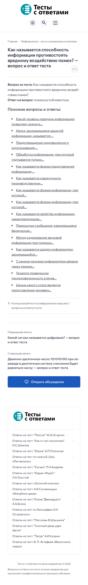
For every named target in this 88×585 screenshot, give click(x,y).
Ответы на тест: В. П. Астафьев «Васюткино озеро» (41, 544)
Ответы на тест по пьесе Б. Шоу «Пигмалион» (33, 459)
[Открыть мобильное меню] (55, 23)
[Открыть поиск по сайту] (44, 23)
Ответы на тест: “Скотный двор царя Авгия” (36, 528)
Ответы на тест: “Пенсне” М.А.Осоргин (38, 435)
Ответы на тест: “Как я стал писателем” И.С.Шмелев (38, 443)
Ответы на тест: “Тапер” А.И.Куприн (36, 536)
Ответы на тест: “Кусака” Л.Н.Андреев (37, 467)
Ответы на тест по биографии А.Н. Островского (35, 512)
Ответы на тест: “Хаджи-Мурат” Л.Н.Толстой (33, 475)
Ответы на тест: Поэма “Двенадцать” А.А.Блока (36, 501)
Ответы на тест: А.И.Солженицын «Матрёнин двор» (34, 491)
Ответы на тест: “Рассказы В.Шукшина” (38, 520)
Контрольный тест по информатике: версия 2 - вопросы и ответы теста (41, 305)
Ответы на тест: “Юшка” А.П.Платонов (37, 451)
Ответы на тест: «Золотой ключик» (35, 483)
